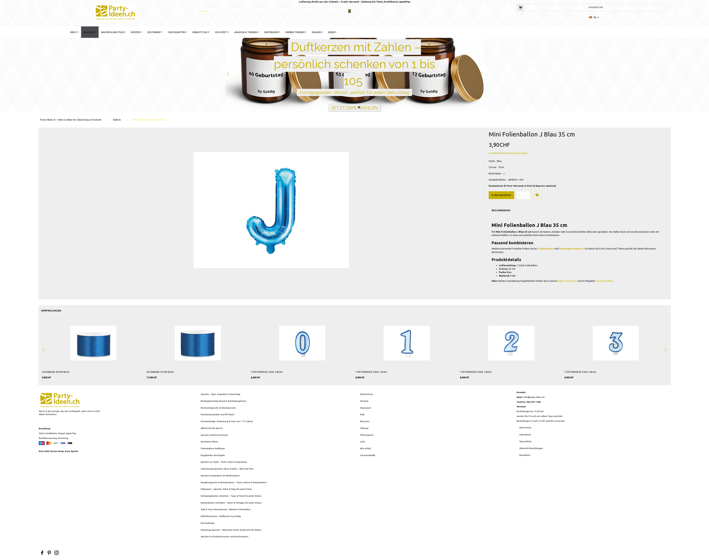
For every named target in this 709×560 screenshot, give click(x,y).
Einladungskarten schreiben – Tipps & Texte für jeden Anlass (231, 496)
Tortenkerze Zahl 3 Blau (580, 372)
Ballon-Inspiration (567, 281)
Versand (364, 401)
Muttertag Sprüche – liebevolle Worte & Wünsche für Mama (231, 530)
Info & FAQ (365, 448)
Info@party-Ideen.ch (534, 397)
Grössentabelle (367, 455)
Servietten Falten (209, 441)
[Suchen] (349, 11)
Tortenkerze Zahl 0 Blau (267, 372)
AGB (362, 414)
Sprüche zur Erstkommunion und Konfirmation (224, 536)
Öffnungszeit (367, 435)
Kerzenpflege (207, 523)
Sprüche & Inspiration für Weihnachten (220, 475)
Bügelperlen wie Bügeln (213, 455)
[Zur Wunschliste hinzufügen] (537, 195)
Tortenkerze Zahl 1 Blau (371, 372)
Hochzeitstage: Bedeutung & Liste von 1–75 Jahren (227, 421)
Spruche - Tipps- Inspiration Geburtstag (220, 394)
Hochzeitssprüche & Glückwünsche (218, 408)
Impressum (365, 408)
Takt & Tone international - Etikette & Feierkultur (226, 509)
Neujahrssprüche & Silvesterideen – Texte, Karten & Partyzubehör (234, 482)
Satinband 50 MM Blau (160, 372)
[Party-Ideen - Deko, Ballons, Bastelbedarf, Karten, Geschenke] (115, 12)
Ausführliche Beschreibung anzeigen (508, 153)
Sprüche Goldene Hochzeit (214, 435)
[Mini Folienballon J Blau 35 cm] (271, 209)
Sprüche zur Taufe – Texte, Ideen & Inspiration (224, 462)
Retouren (365, 421)
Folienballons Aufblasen (213, 448)
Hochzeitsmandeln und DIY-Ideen (217, 414)
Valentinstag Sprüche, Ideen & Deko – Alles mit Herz (227, 468)
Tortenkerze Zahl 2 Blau (476, 372)
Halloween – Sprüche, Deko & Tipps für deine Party (226, 489)
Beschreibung (501, 210)
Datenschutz (366, 394)
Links (362, 441)
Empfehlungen (51, 310)
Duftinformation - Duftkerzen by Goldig (221, 516)
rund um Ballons (604, 281)
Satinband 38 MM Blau (55, 372)
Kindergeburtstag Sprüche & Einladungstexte (223, 401)
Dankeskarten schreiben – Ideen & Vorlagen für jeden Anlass (231, 502)
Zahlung (364, 428)
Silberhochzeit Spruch (212, 428)
